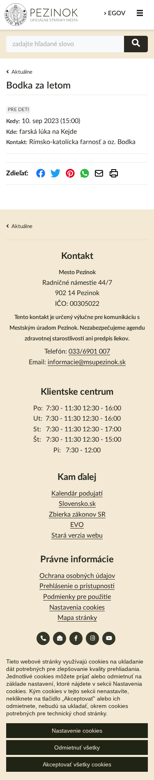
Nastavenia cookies (77, 607)
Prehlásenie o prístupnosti (77, 586)
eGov (116, 13)
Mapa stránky (77, 618)
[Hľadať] (136, 44)
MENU (139, 13)
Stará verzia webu (77, 535)
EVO (77, 525)
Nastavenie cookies (77, 730)
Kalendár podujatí (77, 493)
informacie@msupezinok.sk (87, 362)
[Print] (113, 173)
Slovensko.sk (77, 504)
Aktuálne (21, 72)
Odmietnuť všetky (77, 747)
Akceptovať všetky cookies (77, 764)
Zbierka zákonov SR (77, 514)
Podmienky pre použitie (77, 597)
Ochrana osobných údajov (77, 576)
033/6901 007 (89, 351)
